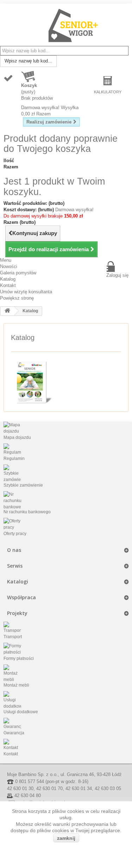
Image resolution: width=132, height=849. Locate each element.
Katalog (7, 279)
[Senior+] (73, 25)
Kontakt (8, 285)
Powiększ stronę (17, 298)
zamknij (66, 838)
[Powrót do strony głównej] (7, 311)
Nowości (8, 266)
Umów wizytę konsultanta (26, 291)
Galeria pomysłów (18, 272)
